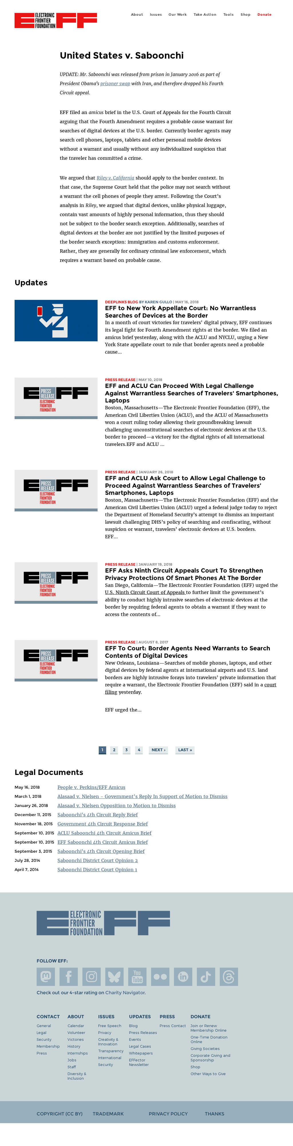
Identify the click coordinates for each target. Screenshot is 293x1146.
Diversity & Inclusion (77, 1075)
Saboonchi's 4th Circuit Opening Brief (101, 851)
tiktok (206, 977)
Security (44, 1039)
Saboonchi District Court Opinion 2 (98, 860)
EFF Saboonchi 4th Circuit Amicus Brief (103, 842)
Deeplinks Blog (121, 302)
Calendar (76, 1025)
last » (185, 749)
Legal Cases (140, 1046)
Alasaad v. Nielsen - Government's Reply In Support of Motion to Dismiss (142, 796)
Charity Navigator (124, 992)
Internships (78, 1053)
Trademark (108, 1114)
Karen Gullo (158, 302)
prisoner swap (115, 83)
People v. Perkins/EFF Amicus (91, 787)
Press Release (120, 380)
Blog (133, 1025)
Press (42, 1053)
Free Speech (109, 1025)
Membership (48, 1046)
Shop (246, 14)
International (109, 1057)
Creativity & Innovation (108, 1041)
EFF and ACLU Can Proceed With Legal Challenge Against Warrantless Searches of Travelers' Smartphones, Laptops (191, 393)
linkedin (183, 977)
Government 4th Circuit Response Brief (103, 824)
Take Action (205, 14)
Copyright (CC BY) (59, 1114)
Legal (41, 1032)
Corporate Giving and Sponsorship (210, 1057)
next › (158, 749)
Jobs (72, 1060)
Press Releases (143, 1032)
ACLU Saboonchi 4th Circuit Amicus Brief (104, 833)
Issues (156, 14)
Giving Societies (205, 1048)
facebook (69, 977)
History (74, 1046)
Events (135, 1039)
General (44, 1025)
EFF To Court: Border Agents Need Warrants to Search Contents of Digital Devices (187, 652)
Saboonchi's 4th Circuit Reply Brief (98, 815)
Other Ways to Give (208, 1073)
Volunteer (76, 1032)
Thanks (214, 1114)
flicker (160, 977)
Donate (265, 14)
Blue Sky (114, 977)
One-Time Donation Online (209, 1039)
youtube (137, 977)
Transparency (110, 1051)
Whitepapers (141, 1053)
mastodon (46, 977)
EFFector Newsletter (139, 1062)
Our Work (178, 14)
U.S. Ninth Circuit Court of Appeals (145, 592)
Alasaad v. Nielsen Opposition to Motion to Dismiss (117, 805)
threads (229, 977)
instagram (91, 977)
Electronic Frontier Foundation (56, 21)
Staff (72, 1067)
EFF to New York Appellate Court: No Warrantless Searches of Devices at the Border (180, 311)
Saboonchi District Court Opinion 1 (97, 869)
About (137, 14)
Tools (228, 14)
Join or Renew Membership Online (209, 1027)
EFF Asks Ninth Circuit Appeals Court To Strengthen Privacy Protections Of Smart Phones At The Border (184, 574)
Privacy (104, 1032)
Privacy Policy (168, 1114)
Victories (76, 1039)
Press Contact (173, 1025)
